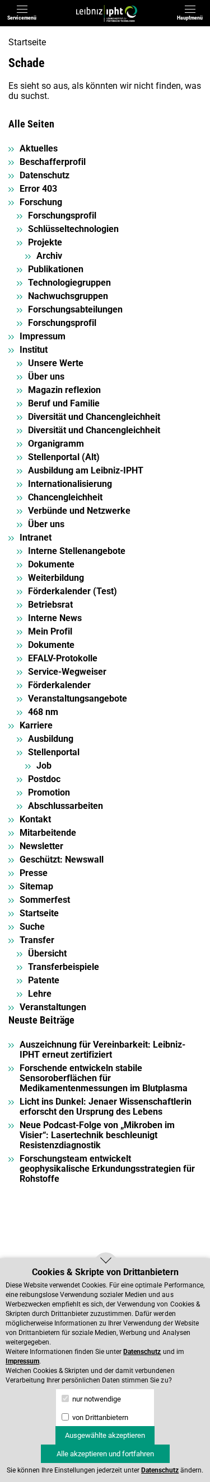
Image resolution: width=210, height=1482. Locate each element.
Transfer (37, 940)
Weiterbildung (56, 577)
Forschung (41, 202)
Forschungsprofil (62, 215)
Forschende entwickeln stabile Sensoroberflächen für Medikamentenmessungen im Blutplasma (104, 1078)
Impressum (43, 336)
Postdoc (44, 779)
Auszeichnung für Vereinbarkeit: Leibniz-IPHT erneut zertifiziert (102, 1049)
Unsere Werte (55, 363)
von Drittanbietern (99, 1417)
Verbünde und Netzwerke (79, 510)
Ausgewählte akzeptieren (105, 1435)
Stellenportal (54, 752)
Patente (43, 980)
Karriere (36, 725)
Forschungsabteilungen (75, 309)
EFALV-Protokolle (62, 658)
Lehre (40, 993)
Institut (34, 349)
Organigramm (56, 443)
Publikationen (55, 269)
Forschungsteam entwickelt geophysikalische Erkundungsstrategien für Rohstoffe (107, 1168)
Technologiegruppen (69, 282)
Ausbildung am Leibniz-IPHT (85, 470)
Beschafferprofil (53, 162)
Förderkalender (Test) (72, 591)
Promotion (49, 792)
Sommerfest (45, 899)
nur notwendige (96, 1399)
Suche (32, 926)
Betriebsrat (50, 604)
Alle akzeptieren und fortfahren (105, 1454)
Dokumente (51, 564)
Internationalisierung (70, 484)
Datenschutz (44, 175)
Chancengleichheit (65, 497)
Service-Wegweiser (67, 671)
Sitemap (36, 886)
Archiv (49, 255)
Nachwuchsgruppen (68, 296)
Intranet (36, 537)
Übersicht (47, 953)
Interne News (55, 618)
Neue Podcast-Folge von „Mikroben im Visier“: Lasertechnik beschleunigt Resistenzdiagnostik (97, 1135)
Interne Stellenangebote (76, 551)
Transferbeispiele (63, 967)
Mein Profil (50, 631)
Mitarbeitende (48, 832)
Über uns (46, 376)
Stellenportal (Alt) (64, 457)
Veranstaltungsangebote (77, 698)
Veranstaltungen (53, 1007)
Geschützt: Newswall (62, 859)
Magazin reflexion (64, 390)
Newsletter (41, 846)
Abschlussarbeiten (65, 806)
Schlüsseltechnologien (73, 229)
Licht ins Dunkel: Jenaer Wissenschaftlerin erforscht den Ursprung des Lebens (106, 1106)
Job (44, 765)
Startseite (27, 42)
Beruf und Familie (64, 403)
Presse (34, 873)
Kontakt (35, 819)
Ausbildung (50, 738)
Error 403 (38, 188)
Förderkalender (59, 685)
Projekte (45, 242)
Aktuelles (39, 148)
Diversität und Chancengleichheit (94, 416)
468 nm (43, 712)
